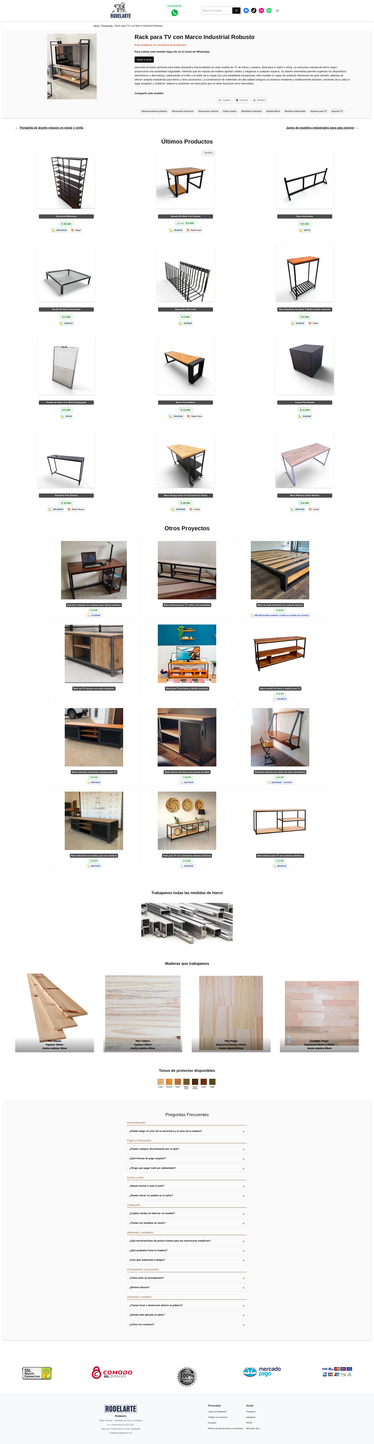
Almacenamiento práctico (154, 111)
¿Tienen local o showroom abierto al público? (156, 1305)
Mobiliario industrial (251, 111)
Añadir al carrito (144, 59)
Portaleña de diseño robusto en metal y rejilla (51, 127)
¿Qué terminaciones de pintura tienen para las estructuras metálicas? (170, 1240)
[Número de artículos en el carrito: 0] (277, 11)
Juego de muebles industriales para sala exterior (320, 127)
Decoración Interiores (183, 111)
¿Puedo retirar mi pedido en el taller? (151, 1195)
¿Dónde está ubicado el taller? (147, 1314)
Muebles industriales (295, 111)
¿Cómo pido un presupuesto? (146, 1277)
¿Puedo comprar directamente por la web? (154, 1149)
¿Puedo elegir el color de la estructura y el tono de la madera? (165, 1131)
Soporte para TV (319, 111)
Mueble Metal (273, 111)
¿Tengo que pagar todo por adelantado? (152, 1168)
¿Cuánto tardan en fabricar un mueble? (152, 1213)
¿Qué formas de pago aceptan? (147, 1158)
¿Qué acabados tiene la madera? (148, 1250)
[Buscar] (236, 10)
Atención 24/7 (176, 6)
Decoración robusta (208, 111)
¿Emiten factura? (139, 1287)
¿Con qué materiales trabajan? (147, 1260)
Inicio (96, 25)
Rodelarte (120, 1416)
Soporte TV (337, 111)
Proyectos (107, 25)
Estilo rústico (230, 111)
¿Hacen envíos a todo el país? (146, 1185)
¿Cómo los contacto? (141, 1324)
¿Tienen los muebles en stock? (147, 1223)
